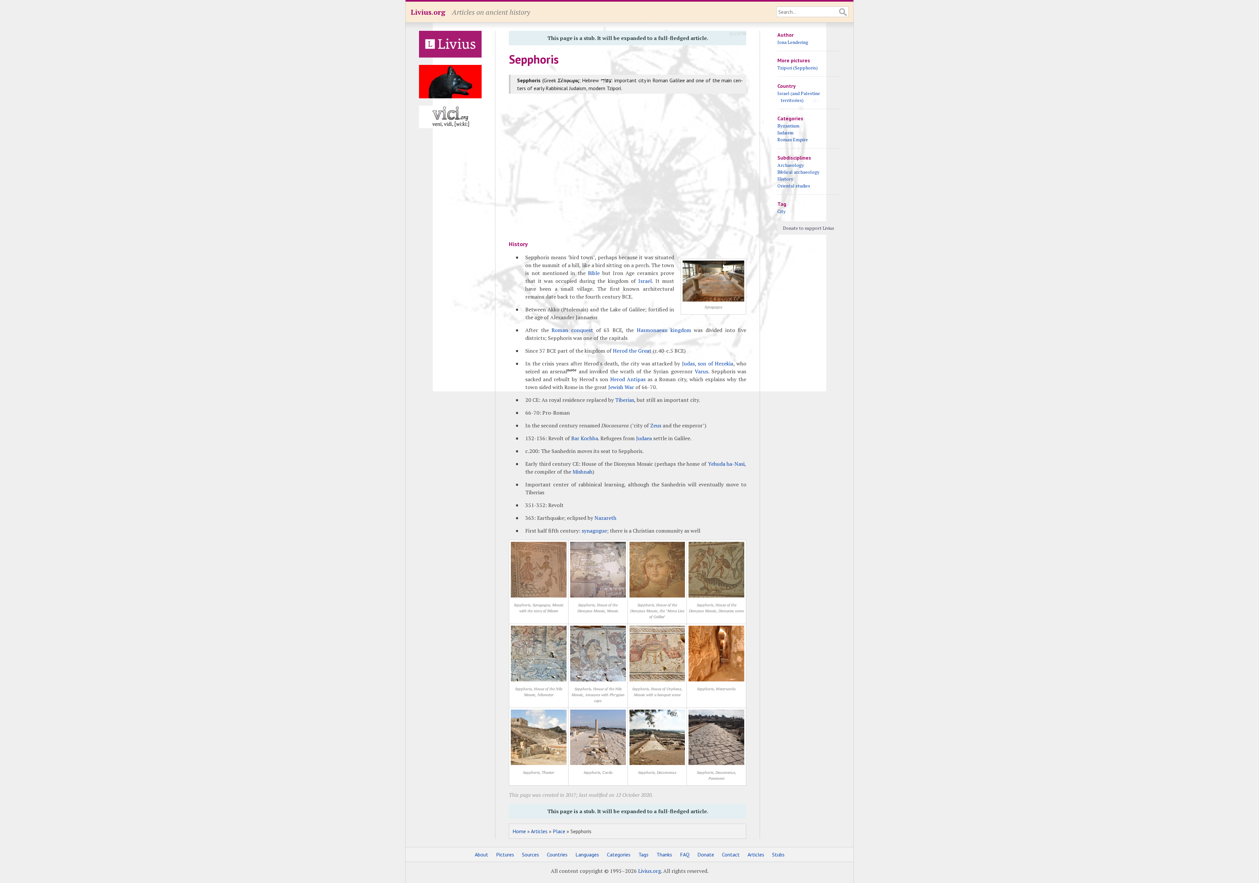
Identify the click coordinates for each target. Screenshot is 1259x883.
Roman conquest (572, 330)
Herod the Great (632, 350)
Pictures (505, 854)
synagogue (594, 530)
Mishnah (582, 471)
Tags (643, 854)
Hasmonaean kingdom (664, 330)
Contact (731, 854)
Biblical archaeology (798, 172)
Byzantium (788, 126)
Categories (618, 854)
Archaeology (790, 165)
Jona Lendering (792, 42)
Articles (539, 831)
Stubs (778, 854)
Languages (587, 854)
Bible (594, 273)
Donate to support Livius (808, 228)
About (481, 854)
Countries (557, 854)
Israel (645, 281)
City (781, 211)
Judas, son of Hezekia (707, 363)
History (785, 179)
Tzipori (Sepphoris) (797, 68)
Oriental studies (793, 186)
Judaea (644, 438)
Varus (701, 371)
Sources (530, 854)
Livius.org (427, 12)
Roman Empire (792, 139)
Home (519, 831)
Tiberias (624, 399)
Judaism (785, 132)
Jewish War (621, 387)
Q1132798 (737, 33)
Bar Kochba (584, 438)
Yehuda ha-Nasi (726, 463)
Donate (705, 854)
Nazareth (605, 517)
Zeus (655, 425)
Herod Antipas (628, 379)
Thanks (664, 854)
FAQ (684, 854)
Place (559, 831)
